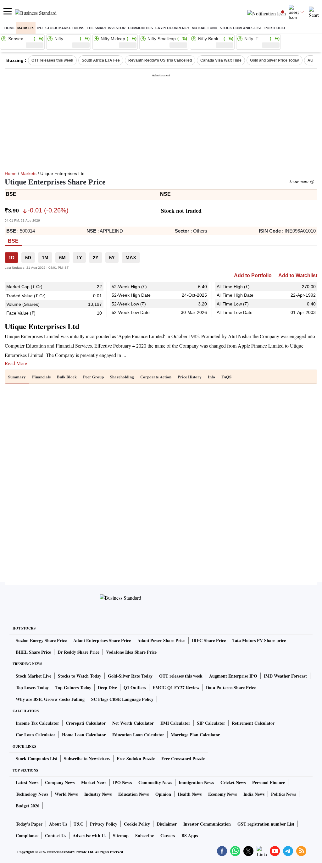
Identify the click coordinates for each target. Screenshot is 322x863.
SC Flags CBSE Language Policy (122, 699)
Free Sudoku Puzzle (136, 758)
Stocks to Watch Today (79, 676)
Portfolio (274, 28)
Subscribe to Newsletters (87, 758)
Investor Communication (207, 824)
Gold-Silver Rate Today (130, 676)
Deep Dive (107, 687)
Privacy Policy (103, 824)
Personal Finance (268, 782)
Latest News (27, 782)
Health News (190, 794)
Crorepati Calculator (86, 723)
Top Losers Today (32, 687)
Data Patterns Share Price (231, 687)
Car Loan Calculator (35, 734)
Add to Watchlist (297, 275)
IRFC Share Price (209, 640)
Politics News (283, 794)
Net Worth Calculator (133, 723)
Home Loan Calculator (84, 734)
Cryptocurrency (172, 28)
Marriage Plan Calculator (195, 734)
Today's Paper (29, 824)
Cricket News (233, 782)
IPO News (122, 782)
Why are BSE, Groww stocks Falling (50, 699)
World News (66, 794)
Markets (25, 28)
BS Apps (189, 835)
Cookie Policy (137, 824)
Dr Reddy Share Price (78, 652)
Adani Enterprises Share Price (102, 640)
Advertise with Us (89, 835)
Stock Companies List (36, 758)
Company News (60, 782)
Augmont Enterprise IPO (233, 676)
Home (9, 28)
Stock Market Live (33, 676)
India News (253, 794)
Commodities (140, 28)
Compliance (27, 835)
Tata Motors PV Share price (259, 640)
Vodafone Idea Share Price (131, 652)
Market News (93, 782)
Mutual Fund (204, 28)
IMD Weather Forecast (285, 676)
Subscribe (144, 835)
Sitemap (121, 835)
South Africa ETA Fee (101, 60)
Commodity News (155, 782)
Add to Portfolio (253, 275)
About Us (58, 824)
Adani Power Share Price (161, 640)
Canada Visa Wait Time (221, 60)
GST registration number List (265, 824)
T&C (78, 824)
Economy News (222, 794)
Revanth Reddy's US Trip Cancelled (160, 60)
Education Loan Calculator (138, 734)
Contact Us (55, 835)
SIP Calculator (211, 723)
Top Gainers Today (73, 687)
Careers (167, 835)
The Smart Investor (106, 28)
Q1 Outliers (135, 687)
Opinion (163, 794)
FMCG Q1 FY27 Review (176, 687)
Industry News (98, 794)
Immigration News (196, 782)
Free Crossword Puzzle (183, 758)
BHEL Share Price (33, 652)
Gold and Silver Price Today (274, 60)
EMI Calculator (175, 723)
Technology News (32, 794)
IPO (40, 28)
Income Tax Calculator (37, 723)
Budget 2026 (27, 805)
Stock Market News (64, 28)
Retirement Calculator (253, 723)
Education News (133, 794)
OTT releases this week (52, 60)
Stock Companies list (241, 28)
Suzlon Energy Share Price (41, 640)
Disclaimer (167, 824)
